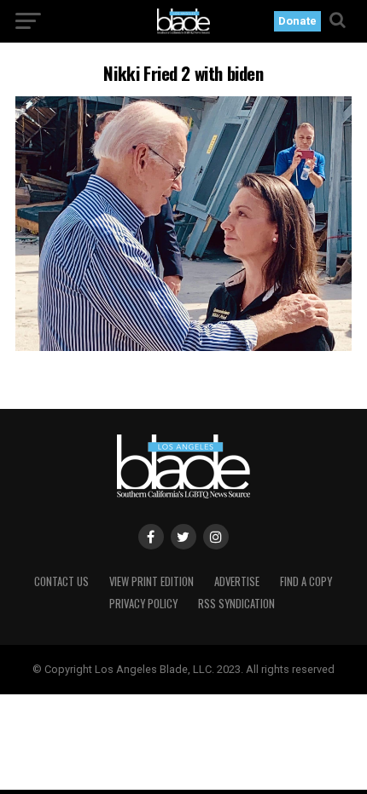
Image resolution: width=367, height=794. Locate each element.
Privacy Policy (143, 604)
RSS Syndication (236, 604)
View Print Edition (151, 581)
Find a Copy (306, 581)
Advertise (236, 581)
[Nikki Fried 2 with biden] (183, 346)
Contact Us (61, 581)
